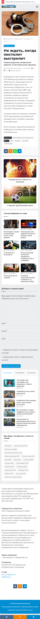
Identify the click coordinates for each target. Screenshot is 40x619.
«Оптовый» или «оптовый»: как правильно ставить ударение (24, 383)
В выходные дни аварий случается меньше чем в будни (28, 234)
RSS (12, 141)
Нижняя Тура (8, 143)
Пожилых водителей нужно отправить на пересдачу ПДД (28, 278)
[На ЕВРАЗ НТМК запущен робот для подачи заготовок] (9, 403)
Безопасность (11, 449)
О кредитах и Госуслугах (9, 254)
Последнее (7, 373)
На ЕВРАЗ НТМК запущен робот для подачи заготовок (26, 402)
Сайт (4, 339)
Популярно (20, 373)
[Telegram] (19, 151)
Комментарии (32, 373)
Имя (4, 323)
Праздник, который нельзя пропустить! (22, 2)
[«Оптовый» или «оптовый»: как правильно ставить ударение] (9, 383)
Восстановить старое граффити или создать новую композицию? (26, 412)
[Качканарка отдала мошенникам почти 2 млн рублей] (11, 224)
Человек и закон (9, 45)
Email (4, 331)
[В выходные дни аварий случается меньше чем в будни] (28, 224)
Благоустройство (12, 456)
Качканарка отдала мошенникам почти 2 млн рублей (11, 234)
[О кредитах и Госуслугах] (11, 245)
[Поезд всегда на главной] (11, 268)
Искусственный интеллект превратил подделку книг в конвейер (27, 256)
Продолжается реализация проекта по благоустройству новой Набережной (26, 422)
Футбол (9, 473)
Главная (8, 39)
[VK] (6, 151)
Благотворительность (13, 453)
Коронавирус (22, 463)
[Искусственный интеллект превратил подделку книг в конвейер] (28, 245)
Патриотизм (10, 470)
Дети (8, 459)
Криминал (25, 141)
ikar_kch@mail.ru (9, 575)
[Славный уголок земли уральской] (9, 394)
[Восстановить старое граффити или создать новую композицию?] (9, 413)
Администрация (20, 446)
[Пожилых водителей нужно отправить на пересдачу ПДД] (28, 268)
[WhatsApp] (15, 151)
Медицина (22, 466)
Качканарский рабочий (14, 68)
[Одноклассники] (10, 151)
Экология (21, 473)
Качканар (17, 141)
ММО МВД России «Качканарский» (23, 137)
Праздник (23, 470)
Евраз (17, 459)
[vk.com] (15, 586)
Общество (17, 39)
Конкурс (9, 463)
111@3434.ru (6, 577)
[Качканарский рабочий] (9, 6)
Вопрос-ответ (28, 456)
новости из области (13, 477)
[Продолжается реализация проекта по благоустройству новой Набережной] (9, 422)
